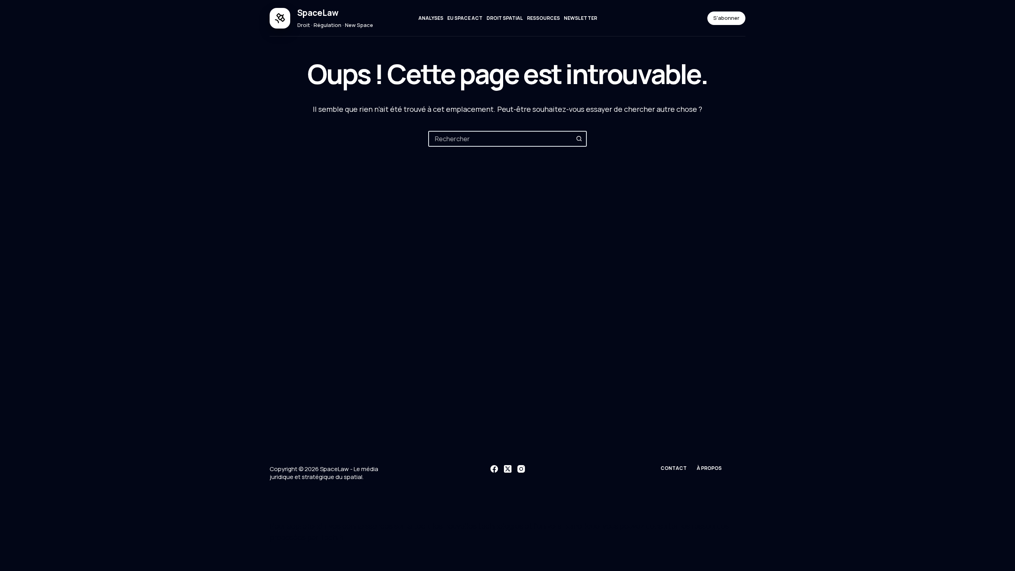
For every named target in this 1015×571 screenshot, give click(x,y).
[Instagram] (521, 469)
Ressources (543, 18)
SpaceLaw (318, 12)
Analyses (430, 18)
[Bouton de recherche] (579, 139)
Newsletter (580, 18)
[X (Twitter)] (507, 469)
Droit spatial (504, 18)
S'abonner (726, 17)
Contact (674, 468)
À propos (709, 468)
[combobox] (500, 139)
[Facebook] (494, 469)
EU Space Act (465, 18)
